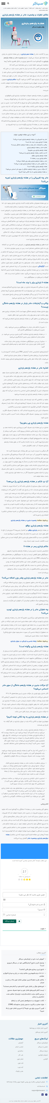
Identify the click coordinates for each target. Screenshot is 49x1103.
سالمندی (20, 1051)
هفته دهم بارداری (27, 54)
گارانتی (45, 1059)
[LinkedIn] (42, 1095)
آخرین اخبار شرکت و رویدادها (39, 1028)
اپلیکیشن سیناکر (42, 1043)
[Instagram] (46, 1095)
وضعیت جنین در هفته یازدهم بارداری (23, 520)
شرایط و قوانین (43, 1055)
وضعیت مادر (20, 8)
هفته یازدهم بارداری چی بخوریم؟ (37, 150)
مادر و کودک (31, 8)
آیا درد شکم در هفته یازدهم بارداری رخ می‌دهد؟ (33, 153)
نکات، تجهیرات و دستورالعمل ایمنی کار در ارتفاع (27, 1001)
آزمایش (20, 1043)
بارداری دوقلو (32, 530)
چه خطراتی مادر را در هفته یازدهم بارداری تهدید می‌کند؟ (30, 164)
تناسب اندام (19, 1047)
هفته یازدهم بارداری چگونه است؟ (37, 166)
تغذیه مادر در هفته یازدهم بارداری (37, 147)
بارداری (26, 8)
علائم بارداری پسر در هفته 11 (38, 158)
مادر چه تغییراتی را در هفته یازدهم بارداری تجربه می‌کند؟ (30, 139)
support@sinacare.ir (38, 1091)
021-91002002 (41, 1086)
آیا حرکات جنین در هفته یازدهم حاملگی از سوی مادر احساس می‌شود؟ (26, 169)
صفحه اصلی (45, 8)
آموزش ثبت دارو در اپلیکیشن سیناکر (31, 959)
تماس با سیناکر (43, 1047)
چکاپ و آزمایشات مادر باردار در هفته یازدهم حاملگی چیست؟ (29, 145)
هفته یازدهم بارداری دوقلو (39, 156)
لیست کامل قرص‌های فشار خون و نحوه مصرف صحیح (26, 990)
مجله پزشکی (38, 8)
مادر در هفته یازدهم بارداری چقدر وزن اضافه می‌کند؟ (31, 161)
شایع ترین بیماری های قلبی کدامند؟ (31, 969)
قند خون (20, 1063)
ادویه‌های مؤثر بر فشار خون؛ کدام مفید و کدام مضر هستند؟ (23, 986)
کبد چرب (20, 1067)
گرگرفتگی (41, 266)
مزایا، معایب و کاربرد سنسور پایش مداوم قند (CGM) (26, 1004)
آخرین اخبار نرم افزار (41, 1032)
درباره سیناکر (44, 1051)
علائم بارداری (11, 79)
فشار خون (20, 1059)
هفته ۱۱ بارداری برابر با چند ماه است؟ (36, 142)
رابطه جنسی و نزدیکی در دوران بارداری (23, 641)
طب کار (20, 1055)
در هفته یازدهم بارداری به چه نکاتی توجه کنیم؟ (33, 172)
